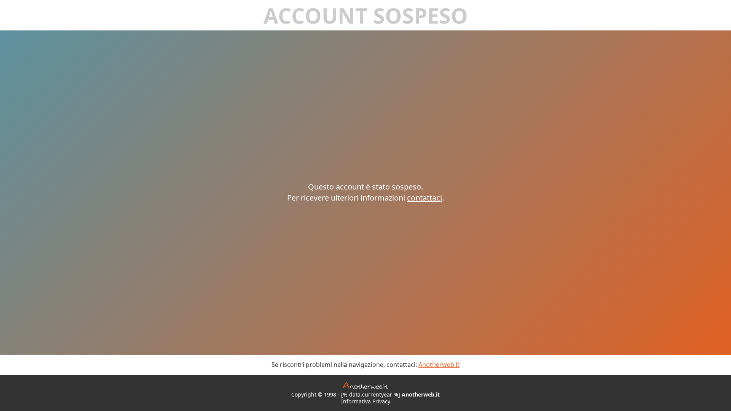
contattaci (424, 198)
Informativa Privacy (365, 401)
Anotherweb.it (439, 364)
